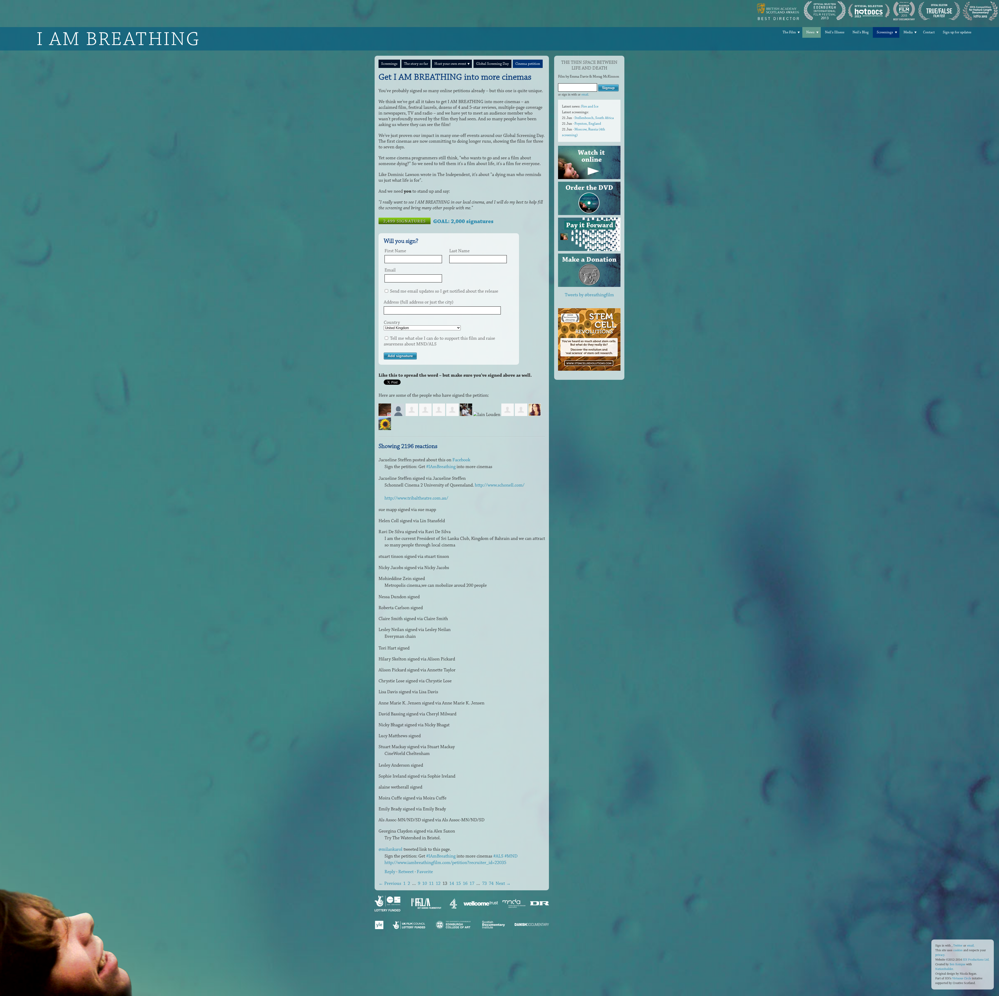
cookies (958, 950)
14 (451, 883)
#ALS (498, 856)
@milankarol (390, 849)
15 (458, 883)
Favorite (425, 872)
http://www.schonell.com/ (499, 485)
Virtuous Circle (961, 978)
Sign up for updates (957, 32)
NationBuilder (944, 969)
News (810, 32)
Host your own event (450, 63)
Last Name (459, 251)
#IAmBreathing (441, 467)
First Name (395, 251)
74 (491, 883)
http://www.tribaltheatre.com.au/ (416, 498)
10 (424, 883)
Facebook (461, 460)
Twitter (958, 946)
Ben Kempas (957, 964)
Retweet (406, 872)
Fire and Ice (589, 106)
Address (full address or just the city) (418, 302)
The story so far (416, 63)
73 (484, 883)
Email (390, 270)
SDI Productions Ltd (976, 960)
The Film (789, 32)
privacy (939, 955)
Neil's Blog (861, 32)
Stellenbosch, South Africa (594, 118)
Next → (503, 883)
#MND (510, 856)
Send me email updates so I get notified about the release (443, 291)
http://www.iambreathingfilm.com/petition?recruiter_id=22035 (445, 863)
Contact (929, 32)
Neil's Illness (834, 32)
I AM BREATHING (118, 39)
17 (472, 883)
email (584, 95)
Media (908, 32)
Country (392, 322)
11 (431, 883)
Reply (390, 872)
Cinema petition (527, 63)
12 (438, 883)
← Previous (390, 883)
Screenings (885, 32)
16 (465, 883)
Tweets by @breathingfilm (589, 295)
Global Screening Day (492, 63)
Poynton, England (587, 123)
